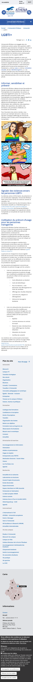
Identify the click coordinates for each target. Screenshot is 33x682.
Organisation (6, 380)
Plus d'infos (23, 643)
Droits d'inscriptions (9, 415)
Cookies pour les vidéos (9, 653)
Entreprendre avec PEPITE (10, 456)
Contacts (5, 434)
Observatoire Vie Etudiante (11, 429)
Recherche (6, 470)
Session (4, 646)
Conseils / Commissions (10, 385)
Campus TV (6, 372)
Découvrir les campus (9, 537)
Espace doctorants (8, 485)
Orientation (6, 447)
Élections (5, 382)
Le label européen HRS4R (10, 494)
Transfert (5, 418)
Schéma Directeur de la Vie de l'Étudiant (15, 542)
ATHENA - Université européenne (13, 515)
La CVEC (5, 563)
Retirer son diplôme (9, 423)
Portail (3, 28)
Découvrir (6, 369)
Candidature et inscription (11, 412)
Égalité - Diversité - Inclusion (11, 393)
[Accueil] (10, 10)
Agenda (5, 466)
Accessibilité (5, 2)
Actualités (6, 437)
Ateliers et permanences (10, 450)
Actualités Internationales (10, 526)
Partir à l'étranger (8, 518)
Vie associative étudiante (10, 555)
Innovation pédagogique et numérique (14, 391)
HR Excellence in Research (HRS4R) (13, 523)
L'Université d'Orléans (14, 28)
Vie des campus (8, 530)
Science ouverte (7, 496)
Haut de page (22, 362)
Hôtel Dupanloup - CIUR (10, 502)
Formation (6, 405)
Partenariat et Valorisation (11, 491)
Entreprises (6, 396)
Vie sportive (6, 560)
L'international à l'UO (9, 512)
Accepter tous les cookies (9, 677)
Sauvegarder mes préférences (10, 669)
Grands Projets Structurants (11, 480)
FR (29, 2)
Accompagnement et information (13, 445)
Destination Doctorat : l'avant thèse (13, 458)
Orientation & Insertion (10, 440)
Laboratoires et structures (11, 477)
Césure (5, 461)
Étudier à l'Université (9, 534)
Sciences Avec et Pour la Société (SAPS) (14, 499)
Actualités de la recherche (10, 474)
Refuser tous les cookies (9, 673)
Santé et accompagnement (11, 552)
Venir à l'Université (8, 521)
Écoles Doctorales (8, 483)
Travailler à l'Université (10, 388)
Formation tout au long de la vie (12, 426)
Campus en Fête (7, 539)
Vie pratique (6, 558)
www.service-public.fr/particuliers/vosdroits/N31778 (12, 344)
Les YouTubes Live (8, 464)
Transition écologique (9, 374)
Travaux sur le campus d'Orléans (12, 399)
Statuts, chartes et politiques (11, 402)
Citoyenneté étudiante (9, 549)
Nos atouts (6, 377)
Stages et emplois (8, 453)
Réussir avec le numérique (11, 431)
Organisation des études (10, 420)
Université (26, 28)
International (7, 508)
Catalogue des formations (10, 410)
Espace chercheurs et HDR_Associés (13, 488)
